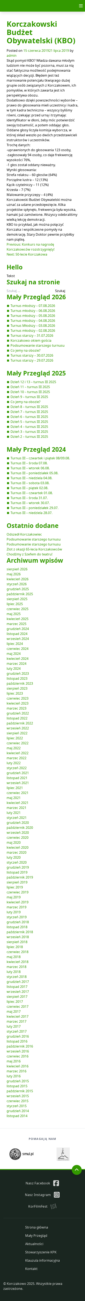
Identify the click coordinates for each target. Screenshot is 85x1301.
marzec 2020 (16, 852)
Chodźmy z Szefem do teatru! (29, 554)
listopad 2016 (17, 1041)
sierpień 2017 (17, 996)
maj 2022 (14, 748)
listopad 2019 (17, 872)
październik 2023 (20, 683)
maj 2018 (14, 957)
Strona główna (36, 1227)
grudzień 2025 (18, 589)
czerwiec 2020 (17, 837)
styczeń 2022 (17, 768)
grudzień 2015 (18, 1081)
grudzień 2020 (18, 822)
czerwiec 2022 (17, 743)
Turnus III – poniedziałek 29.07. (34, 508)
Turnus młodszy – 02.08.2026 (33, 330)
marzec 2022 (16, 758)
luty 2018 (14, 971)
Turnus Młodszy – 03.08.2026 (33, 325)
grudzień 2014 (18, 1111)
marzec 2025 (16, 624)
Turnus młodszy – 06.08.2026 (33, 310)
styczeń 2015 (17, 1106)
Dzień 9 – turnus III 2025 (29, 397)
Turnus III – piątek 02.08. (29, 488)
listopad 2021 (17, 778)
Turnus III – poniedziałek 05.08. (34, 473)
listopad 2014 (17, 1116)
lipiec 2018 (15, 947)
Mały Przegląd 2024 (36, 449)
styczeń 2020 (17, 862)
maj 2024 (14, 653)
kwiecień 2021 (17, 802)
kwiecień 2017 (17, 1016)
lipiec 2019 (15, 887)
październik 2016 (20, 1046)
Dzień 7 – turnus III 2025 (29, 411)
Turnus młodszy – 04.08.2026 (33, 320)
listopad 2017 (17, 986)
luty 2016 (14, 1076)
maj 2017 (14, 1011)
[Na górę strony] (77, 1170)
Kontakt (31, 1268)
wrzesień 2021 (18, 783)
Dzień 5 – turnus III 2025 (29, 421)
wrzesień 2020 (18, 832)
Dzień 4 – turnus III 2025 (29, 426)
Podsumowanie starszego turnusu (38, 345)
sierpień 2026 (17, 569)
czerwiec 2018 (17, 952)
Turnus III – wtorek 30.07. (30, 503)
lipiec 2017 (15, 1001)
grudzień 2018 (18, 922)
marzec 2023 (16, 708)
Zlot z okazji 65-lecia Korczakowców (34, 549)
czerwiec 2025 (17, 609)
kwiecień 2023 (17, 703)
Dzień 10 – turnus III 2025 (30, 392)
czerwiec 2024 (17, 648)
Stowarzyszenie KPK (41, 1252)
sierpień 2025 (17, 599)
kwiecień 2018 (17, 961)
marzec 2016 (16, 1071)
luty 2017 (14, 1026)
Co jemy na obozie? (25, 350)
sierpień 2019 (17, 882)
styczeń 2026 (17, 584)
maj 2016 (14, 1061)
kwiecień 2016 (17, 1066)
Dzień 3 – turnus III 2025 (29, 431)
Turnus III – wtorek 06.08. (30, 468)
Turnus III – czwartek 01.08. (32, 493)
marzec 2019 (16, 907)
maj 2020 (14, 842)
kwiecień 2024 (17, 658)
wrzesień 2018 (18, 937)
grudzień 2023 (18, 673)
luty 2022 (14, 763)
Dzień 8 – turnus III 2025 (29, 406)
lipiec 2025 (15, 604)
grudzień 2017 (18, 981)
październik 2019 (20, 877)
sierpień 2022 (17, 733)
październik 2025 (20, 594)
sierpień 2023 (17, 688)
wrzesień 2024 (18, 638)
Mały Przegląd (36, 1235)
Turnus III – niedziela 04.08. (31, 478)
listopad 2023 (17, 678)
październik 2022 (20, 723)
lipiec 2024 (15, 643)
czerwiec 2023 (17, 698)
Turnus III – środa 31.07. (29, 498)
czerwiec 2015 (17, 1101)
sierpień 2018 (17, 942)
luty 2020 (14, 857)
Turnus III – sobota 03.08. (30, 483)
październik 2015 (20, 1091)
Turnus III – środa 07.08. (29, 463)
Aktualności (34, 1244)
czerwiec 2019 (17, 892)
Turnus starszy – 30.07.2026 (32, 355)
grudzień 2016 (18, 1036)
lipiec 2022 (15, 738)
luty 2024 (14, 668)
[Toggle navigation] (80, 5)
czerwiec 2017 (17, 1006)
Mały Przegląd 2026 (36, 297)
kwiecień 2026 (17, 579)
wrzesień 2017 (18, 991)
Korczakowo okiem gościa (31, 340)
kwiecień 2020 (17, 847)
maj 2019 (14, 897)
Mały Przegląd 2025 (36, 373)
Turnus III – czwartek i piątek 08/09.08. (40, 458)
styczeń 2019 (17, 917)
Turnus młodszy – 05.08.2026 (33, 315)
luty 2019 (14, 912)
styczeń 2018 (17, 976)
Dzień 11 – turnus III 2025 (30, 387)
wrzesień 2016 (18, 1051)
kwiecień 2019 (17, 902)
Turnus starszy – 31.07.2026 (32, 335)
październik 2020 (20, 827)
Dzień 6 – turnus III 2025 (29, 416)
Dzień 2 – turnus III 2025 (29, 436)
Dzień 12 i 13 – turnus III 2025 (33, 382)
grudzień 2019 (18, 867)
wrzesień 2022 (18, 728)
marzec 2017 (16, 1021)
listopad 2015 (17, 1086)
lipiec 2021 (15, 788)
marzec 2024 (16, 663)
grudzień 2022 (18, 713)
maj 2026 (14, 574)
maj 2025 (14, 614)
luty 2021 (14, 812)
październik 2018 (20, 932)
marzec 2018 (16, 966)
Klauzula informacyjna (42, 1260)
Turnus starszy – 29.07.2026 (32, 360)
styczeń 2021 (17, 817)
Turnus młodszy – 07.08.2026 (33, 305)
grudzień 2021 (18, 773)
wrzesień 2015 (18, 1096)
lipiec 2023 (15, 693)
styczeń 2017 (17, 1031)
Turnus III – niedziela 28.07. (31, 513)
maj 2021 (14, 797)
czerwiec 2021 (17, 792)
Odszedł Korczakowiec (24, 534)
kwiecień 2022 (17, 753)
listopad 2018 (17, 927)
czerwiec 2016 (17, 1056)
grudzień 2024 (18, 628)
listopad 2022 (17, 718)
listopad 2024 (17, 633)
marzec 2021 (16, 807)
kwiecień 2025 (17, 619)
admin (12, 55)
